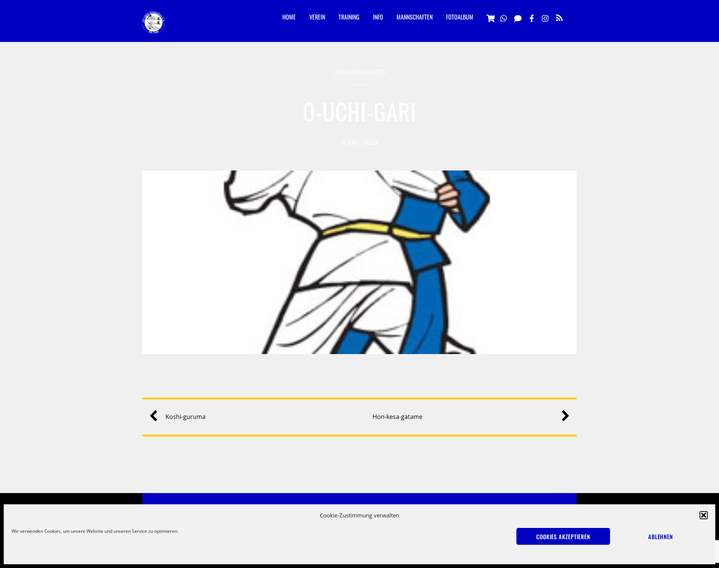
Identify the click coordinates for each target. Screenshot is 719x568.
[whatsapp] (504, 17)
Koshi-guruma (186, 417)
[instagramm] (545, 17)
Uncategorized (359, 71)
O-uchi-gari (359, 111)
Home (289, 16)
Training (349, 16)
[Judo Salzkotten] (153, 27)
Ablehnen (660, 536)
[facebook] (532, 17)
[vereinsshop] (490, 17)
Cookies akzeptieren (563, 536)
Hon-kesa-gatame (397, 417)
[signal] (518, 17)
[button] (703, 515)
